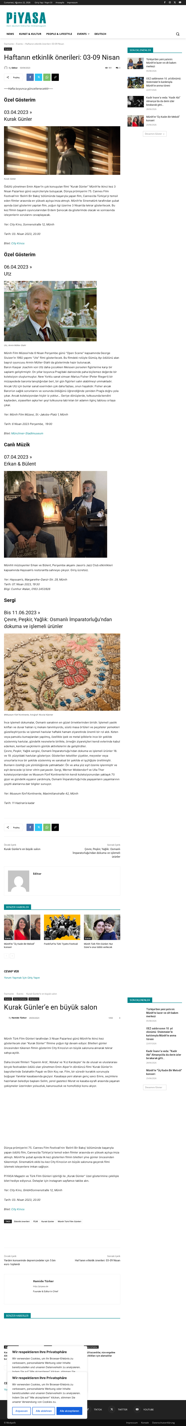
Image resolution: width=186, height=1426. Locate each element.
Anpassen (21, 1410)
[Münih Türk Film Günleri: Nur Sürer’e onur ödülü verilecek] (102, 927)
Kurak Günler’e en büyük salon (22, 849)
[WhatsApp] (46, 77)
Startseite (9, 43)
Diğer (47, 938)
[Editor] (6, 68)
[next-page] (12, 956)
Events (19, 43)
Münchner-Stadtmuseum (27, 433)
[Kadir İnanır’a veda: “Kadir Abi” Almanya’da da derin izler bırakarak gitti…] (136, 101)
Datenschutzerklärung (163, 1422)
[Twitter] (175, 3)
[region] (47, 1395)
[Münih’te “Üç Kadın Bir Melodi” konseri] (22, 927)
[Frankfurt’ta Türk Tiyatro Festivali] (62, 927)
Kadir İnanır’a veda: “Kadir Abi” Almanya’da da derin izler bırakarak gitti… (163, 101)
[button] (177, 34)
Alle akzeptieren (69, 1410)
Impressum (132, 1422)
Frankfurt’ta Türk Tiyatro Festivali (61, 944)
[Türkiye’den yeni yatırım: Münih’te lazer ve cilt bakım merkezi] (136, 63)
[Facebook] (165, 3)
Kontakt (145, 1422)
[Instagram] (170, 3)
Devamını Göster (153, 133)
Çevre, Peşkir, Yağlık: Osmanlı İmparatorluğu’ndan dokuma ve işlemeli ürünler (96, 852)
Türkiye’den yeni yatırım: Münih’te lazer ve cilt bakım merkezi (161, 63)
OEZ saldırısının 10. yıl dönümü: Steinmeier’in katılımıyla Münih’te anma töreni (163, 82)
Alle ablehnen (44, 1410)
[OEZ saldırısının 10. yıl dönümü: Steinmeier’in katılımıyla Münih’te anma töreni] (136, 82)
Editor (15, 67)
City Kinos (18, 243)
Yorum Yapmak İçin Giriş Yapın (22, 977)
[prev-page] (6, 956)
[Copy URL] (55, 77)
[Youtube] (180, 3)
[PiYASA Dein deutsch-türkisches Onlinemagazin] (26, 19)
